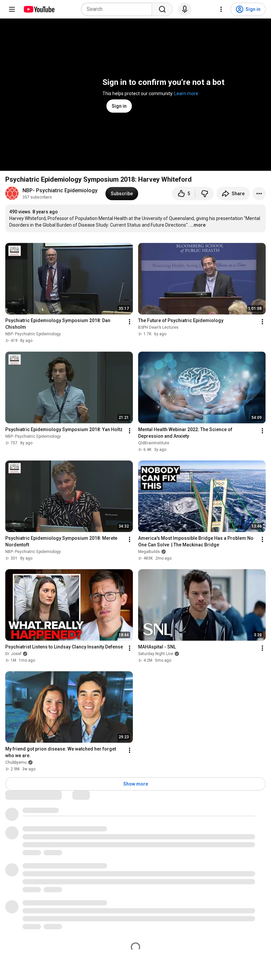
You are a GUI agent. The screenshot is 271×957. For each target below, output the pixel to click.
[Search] (162, 9)
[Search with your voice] (184, 9)
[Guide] (12, 9)
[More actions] (259, 193)
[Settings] (221, 9)
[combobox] (118, 9)
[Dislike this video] (204, 193)
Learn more (186, 93)
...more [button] (198, 225)
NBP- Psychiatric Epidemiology (59, 190)
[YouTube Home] (39, 9)
